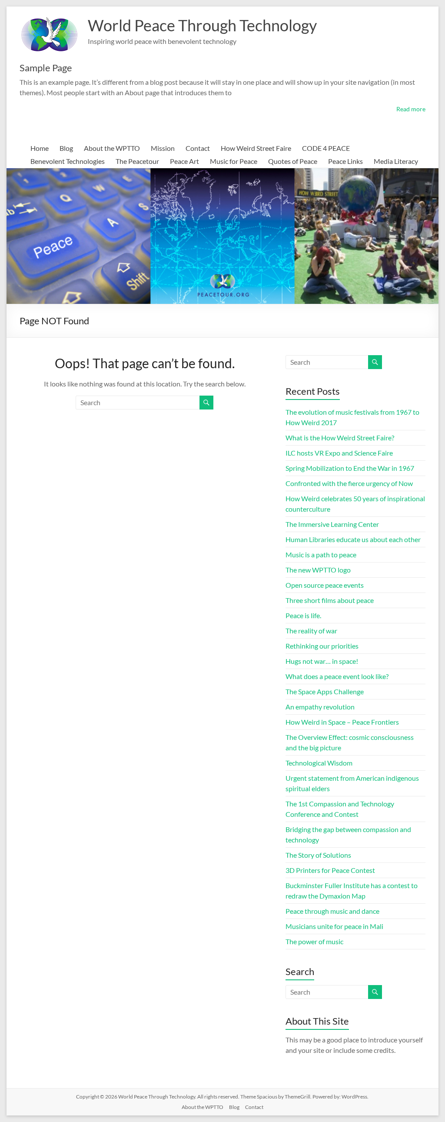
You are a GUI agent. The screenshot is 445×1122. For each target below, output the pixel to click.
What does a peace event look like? (337, 676)
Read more (410, 109)
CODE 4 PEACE (326, 148)
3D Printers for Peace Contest (330, 870)
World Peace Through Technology (202, 25)
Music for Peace (233, 161)
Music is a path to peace (321, 554)
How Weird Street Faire (256, 148)
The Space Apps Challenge (325, 691)
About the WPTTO (112, 148)
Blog (66, 148)
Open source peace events (325, 585)
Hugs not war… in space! (322, 661)
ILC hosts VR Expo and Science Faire (339, 453)
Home (39, 148)
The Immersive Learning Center (332, 524)
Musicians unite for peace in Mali (334, 926)
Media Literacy (396, 161)
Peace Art (184, 161)
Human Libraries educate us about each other (353, 539)
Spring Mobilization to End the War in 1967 (350, 468)
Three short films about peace (330, 600)
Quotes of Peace (292, 161)
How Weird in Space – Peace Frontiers (342, 722)
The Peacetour (137, 161)
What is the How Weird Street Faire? (340, 437)
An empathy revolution (320, 706)
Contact (198, 148)
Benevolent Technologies (67, 161)
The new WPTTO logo (318, 570)
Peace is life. (303, 615)
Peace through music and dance (332, 911)
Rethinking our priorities (322, 646)
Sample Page (46, 67)
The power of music (314, 941)
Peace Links (345, 161)
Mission (163, 148)
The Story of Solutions (318, 855)
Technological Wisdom (319, 763)
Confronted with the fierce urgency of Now (349, 483)
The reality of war (311, 630)
